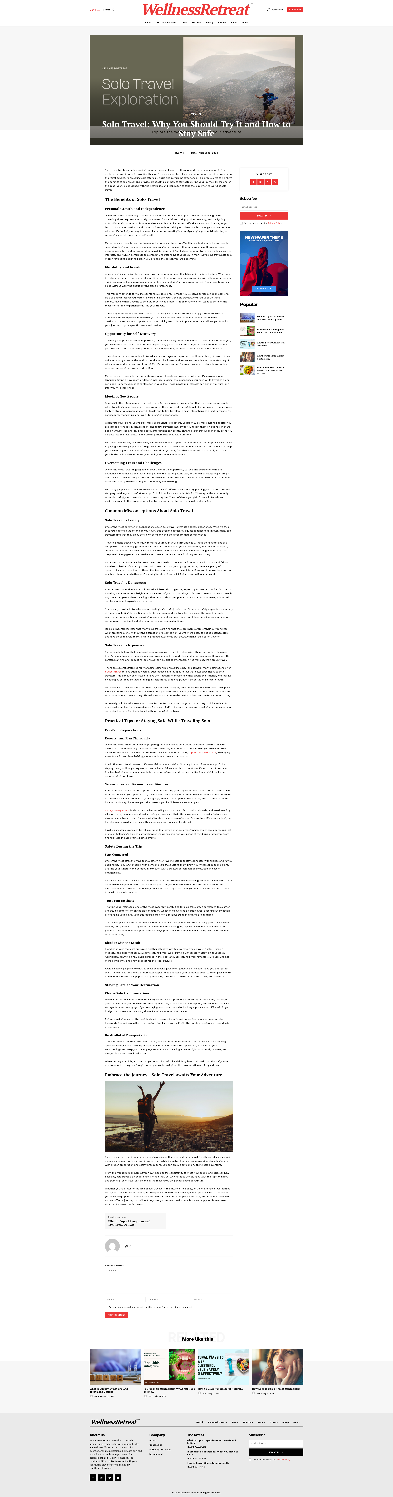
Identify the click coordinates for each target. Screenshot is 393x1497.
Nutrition (248, 1422)
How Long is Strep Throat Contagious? (276, 1388)
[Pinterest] (268, 182)
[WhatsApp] (275, 182)
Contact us (155, 1445)
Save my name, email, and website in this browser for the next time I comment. (151, 1307)
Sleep (285, 1422)
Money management (117, 810)
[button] (109, 9)
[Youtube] (118, 1477)
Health (200, 1422)
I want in (262, 216)
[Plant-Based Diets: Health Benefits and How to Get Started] (247, 370)
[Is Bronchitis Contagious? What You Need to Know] (247, 331)
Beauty (261, 1422)
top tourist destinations (202, 752)
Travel (196, 114)
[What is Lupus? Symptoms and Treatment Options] (247, 318)
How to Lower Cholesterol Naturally (220, 1388)
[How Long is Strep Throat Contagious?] (247, 357)
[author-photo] (92, 1396)
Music (296, 1422)
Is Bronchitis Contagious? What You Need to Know (270, 331)
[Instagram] (101, 1477)
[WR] (112, 1246)
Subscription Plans (160, 1449)
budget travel (113, 671)
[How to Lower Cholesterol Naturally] (247, 344)
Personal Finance (217, 1422)
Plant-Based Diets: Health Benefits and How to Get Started (270, 370)
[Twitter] (260, 182)
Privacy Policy (274, 223)
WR (182, 153)
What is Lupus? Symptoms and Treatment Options (129, 1222)
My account (156, 1454)
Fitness (274, 1422)
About (152, 1440)
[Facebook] (253, 182)
